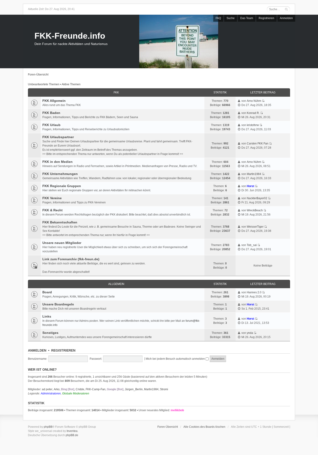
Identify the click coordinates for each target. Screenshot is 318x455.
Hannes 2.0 (254, 292)
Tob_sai (252, 245)
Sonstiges (50, 333)
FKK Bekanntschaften (59, 222)
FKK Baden (51, 113)
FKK (116, 92)
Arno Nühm (254, 101)
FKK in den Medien (57, 162)
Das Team (246, 18)
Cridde (80, 389)
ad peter (47, 389)
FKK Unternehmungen (60, 174)
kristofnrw (253, 125)
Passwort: (96, 358)
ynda (250, 333)
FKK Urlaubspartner (58, 137)
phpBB (48, 426)
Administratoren (51, 393)
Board (47, 292)
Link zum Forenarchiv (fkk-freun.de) (70, 259)
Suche (231, 18)
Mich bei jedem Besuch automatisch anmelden (176, 358)
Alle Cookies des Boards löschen (204, 426)
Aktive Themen (71, 84)
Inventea (72, 431)
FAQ (218, 18)
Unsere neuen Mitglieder (61, 243)
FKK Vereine (52, 198)
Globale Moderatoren (75, 393)
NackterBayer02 (257, 198)
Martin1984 (254, 174)
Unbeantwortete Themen (43, 84)
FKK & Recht (52, 210)
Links (46, 316)
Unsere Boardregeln (58, 304)
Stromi (164, 389)
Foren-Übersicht (38, 74)
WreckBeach (255, 210)
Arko (57, 389)
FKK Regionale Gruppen (61, 186)
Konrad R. (253, 113)
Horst (250, 186)
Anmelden (286, 18)
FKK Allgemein (54, 101)
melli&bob (177, 410)
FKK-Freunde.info (69, 36)
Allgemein (116, 284)
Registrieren (266, 18)
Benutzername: (37, 358)
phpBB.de (72, 435)
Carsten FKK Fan (257, 143)
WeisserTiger (255, 226)
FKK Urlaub (51, 125)
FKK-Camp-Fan (95, 389)
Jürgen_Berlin (134, 389)
